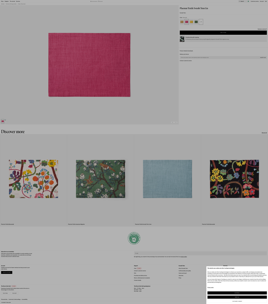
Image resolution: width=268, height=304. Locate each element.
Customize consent (237, 301)
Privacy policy (210, 287)
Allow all (237, 292)
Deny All (237, 297)
